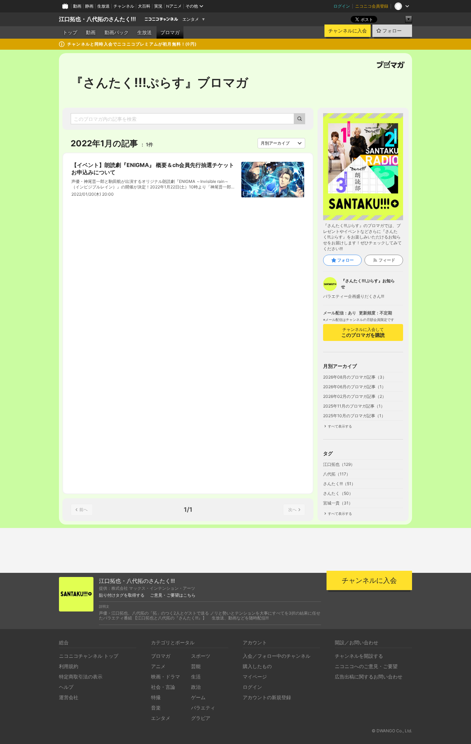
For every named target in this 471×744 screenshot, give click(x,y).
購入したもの (257, 666)
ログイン (341, 6)
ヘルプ (66, 687)
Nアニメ (174, 6)
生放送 (103, 6)
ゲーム (198, 697)
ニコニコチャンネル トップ (88, 656)
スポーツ (200, 656)
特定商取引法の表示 (80, 676)
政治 (196, 687)
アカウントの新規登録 (267, 697)
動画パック (116, 32)
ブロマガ (170, 32)
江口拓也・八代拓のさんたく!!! (97, 19)
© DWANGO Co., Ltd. (392, 730)
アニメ (158, 666)
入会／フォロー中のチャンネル (276, 656)
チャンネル (123, 6)
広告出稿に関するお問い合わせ (368, 676)
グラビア (200, 718)
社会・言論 (163, 687)
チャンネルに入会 (347, 30)
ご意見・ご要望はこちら (173, 595)
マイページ (255, 676)
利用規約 (68, 666)
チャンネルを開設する (359, 656)
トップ (70, 32)
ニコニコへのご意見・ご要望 (366, 666)
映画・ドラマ (165, 676)
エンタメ (190, 19)
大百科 (144, 6)
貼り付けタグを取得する (121, 595)
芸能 (196, 666)
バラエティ (203, 708)
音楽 (156, 708)
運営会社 (68, 697)
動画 (77, 6)
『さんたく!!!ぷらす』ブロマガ (159, 82)
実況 (158, 6)
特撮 (156, 697)
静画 (89, 6)
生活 (196, 676)
